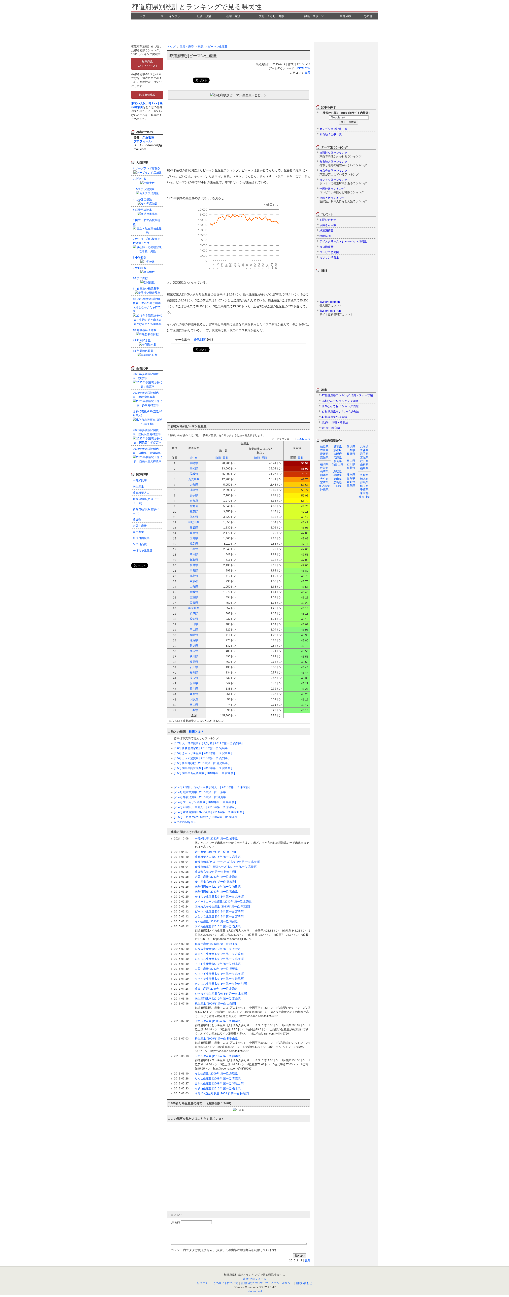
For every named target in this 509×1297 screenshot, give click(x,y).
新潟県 (351, 446)
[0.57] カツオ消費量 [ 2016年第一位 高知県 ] (201, 758)
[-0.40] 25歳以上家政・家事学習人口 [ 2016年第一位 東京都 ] (212, 787)
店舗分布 (345, 16)
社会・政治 (204, 16)
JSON (300, 68)
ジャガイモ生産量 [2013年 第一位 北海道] (221, 993)
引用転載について (252, 1283)
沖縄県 (324, 489)
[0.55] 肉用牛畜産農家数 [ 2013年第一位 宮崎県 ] (204, 773)
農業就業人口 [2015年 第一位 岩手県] (218, 857)
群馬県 (364, 482)
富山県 (351, 460)
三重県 (351, 485)
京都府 (337, 450)
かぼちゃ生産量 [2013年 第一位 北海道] (219, 896)
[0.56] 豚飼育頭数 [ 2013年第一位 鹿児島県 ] (201, 763)
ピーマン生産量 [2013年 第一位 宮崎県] (219, 911)
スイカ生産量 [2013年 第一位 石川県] (252, 932)
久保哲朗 (148, 137)
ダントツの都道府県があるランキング (343, 181)
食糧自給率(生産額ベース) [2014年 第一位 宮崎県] (226, 867)
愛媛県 (324, 454)
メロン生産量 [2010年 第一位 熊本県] (252, 1062)
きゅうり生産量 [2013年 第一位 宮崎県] (219, 954)
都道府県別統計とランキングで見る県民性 (197, 6)
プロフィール (143, 141)
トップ (141, 16)
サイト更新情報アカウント (336, 312)
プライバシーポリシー (279, 1283)
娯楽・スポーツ (314, 16)
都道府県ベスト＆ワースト (147, 63)
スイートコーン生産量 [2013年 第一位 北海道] (224, 901)
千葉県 (364, 489)
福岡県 (324, 464)
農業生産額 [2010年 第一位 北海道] (217, 988)
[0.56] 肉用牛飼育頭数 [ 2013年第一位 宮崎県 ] (203, 768)
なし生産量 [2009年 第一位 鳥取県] (217, 1073)
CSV (307, 68)
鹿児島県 (324, 486)
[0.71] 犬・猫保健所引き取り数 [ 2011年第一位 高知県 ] (208, 743)
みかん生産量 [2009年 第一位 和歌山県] (219, 1083)
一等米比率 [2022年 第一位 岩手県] (252, 842)
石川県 (351, 464)
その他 (368, 16)
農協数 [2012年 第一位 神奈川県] (215, 871)
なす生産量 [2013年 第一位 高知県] (217, 921)
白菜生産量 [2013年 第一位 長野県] (217, 969)
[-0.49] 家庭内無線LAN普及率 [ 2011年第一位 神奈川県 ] (209, 812)
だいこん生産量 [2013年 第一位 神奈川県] (221, 983)
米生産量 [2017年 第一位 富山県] (215, 852)
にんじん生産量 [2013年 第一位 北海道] (219, 959)
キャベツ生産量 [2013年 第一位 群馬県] (219, 978)
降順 (218, 457)
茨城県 (364, 475)
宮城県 (364, 457)
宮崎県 (324, 482)
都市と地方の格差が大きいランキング (343, 163)
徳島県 (324, 446)
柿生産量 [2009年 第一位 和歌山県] (252, 1044)
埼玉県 (364, 486)
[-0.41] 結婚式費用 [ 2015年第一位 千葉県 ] (200, 792)
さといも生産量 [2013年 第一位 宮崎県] (219, 916)
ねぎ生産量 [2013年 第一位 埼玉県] (217, 944)
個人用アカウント (331, 303)
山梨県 (351, 450)
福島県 (364, 468)
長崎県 (324, 471)
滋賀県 (337, 446)
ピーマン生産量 (217, 46)
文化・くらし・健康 (271, 16)
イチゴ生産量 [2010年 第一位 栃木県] (218, 1088)
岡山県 (337, 479)
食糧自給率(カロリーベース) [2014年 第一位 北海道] (227, 862)
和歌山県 (337, 464)
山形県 (364, 464)
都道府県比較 (147, 95)
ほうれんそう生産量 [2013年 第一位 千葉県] (222, 906)
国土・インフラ (170, 16)
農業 (201, 46)
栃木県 (364, 479)
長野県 (351, 454)
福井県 (351, 468)
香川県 (324, 450)
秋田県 (364, 461)
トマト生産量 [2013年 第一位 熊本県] (218, 964)
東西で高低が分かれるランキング (340, 154)
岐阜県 (351, 474)
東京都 (364, 493)
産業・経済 (233, 16)
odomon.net (254, 1291)
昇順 (225, 457)
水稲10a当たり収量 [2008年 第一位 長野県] (222, 1093)
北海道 (364, 446)
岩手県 (364, 454)
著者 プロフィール (254, 1279)
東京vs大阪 (138, 103)
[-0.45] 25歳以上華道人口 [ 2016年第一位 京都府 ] (205, 807)
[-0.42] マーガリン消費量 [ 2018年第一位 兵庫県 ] (205, 802)
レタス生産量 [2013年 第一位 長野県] (218, 949)
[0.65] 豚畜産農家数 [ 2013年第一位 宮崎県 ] (201, 748)
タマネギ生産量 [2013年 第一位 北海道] (219, 973)
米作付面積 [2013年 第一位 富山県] (217, 891)
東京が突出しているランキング (339, 172)
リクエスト (204, 1283)
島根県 (337, 475)
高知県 (324, 457)
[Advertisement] (254, 30)
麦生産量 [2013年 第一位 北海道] (215, 881)
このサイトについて (225, 1283)
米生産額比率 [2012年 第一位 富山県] (218, 998)
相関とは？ (196, 731)
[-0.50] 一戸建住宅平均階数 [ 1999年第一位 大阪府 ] (206, 817)
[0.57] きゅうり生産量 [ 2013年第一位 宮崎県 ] (203, 753)
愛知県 (351, 482)
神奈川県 (364, 497)
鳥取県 (337, 471)
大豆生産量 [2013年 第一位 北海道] (217, 876)
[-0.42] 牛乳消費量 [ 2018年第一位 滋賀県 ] (200, 797)
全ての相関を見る (185, 822)
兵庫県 (337, 457)
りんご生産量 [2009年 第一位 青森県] (218, 1078)
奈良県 (337, 461)
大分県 (324, 479)
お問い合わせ (303, 1283)
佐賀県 (324, 468)
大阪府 (337, 454)
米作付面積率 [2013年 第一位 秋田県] (218, 886)
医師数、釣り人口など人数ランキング (343, 199)
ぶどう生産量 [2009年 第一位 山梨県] (252, 1027)
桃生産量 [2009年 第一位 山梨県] (252, 1009)
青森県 (364, 450)
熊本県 (324, 475)
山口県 (337, 486)
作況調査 (200, 339)
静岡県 (351, 478)
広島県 (337, 482)
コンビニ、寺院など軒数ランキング (342, 190)
